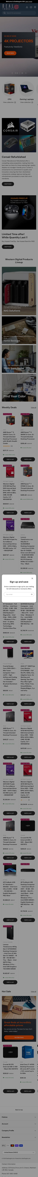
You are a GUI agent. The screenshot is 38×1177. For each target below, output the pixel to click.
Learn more (28, 1)
